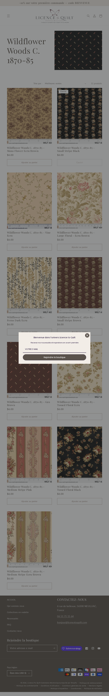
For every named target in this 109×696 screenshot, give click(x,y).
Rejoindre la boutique (54, 357)
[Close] (87, 335)
